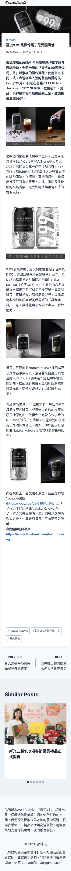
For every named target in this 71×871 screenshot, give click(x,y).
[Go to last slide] (11, 740)
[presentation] (35, 723)
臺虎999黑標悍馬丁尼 (46, 630)
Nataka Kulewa (18, 630)
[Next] (60, 740)
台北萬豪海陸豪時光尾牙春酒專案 (17, 663)
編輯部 (14, 51)
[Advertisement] (35, 584)
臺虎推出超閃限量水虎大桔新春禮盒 (53, 663)
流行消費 (11, 39)
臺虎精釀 (14, 638)
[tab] (28, 782)
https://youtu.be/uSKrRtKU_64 (30, 503)
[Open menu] (62, 3)
